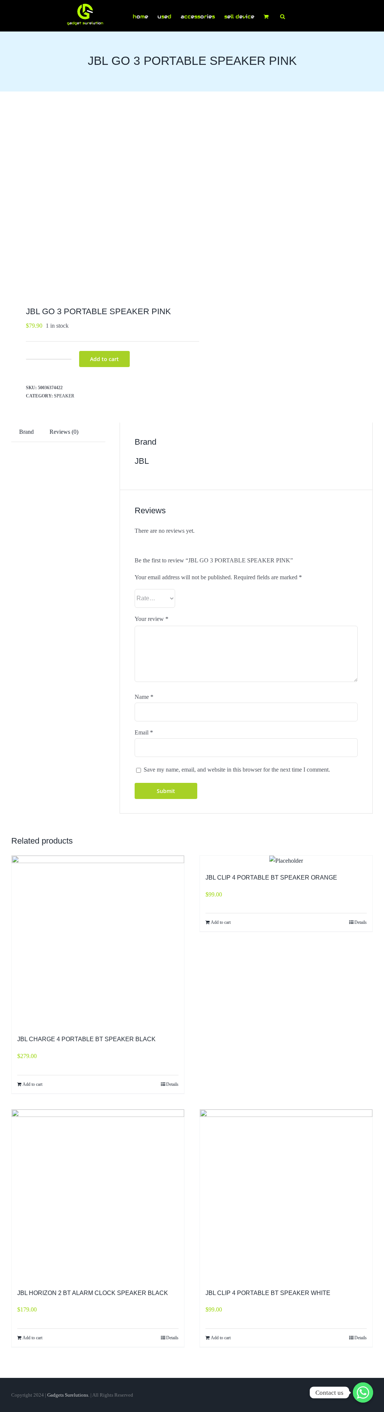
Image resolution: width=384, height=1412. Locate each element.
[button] (282, 15)
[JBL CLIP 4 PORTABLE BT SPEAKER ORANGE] (286, 861)
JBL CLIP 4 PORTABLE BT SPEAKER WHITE (268, 1293)
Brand (26, 432)
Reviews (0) (64, 432)
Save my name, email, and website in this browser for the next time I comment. (237, 769)
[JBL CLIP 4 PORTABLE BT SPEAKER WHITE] (286, 1195)
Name (144, 697)
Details (172, 1084)
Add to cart (104, 359)
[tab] (26, 432)
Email (144, 732)
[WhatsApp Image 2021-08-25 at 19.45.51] (98, 201)
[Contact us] (363, 1392)
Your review (151, 619)
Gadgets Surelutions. (68, 1395)
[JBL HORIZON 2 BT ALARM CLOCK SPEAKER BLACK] (98, 1195)
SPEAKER (64, 396)
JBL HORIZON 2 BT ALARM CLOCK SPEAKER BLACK (92, 1293)
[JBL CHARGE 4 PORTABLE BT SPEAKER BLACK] (98, 942)
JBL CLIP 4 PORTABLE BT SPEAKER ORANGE (271, 877)
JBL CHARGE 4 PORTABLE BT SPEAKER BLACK (86, 1039)
